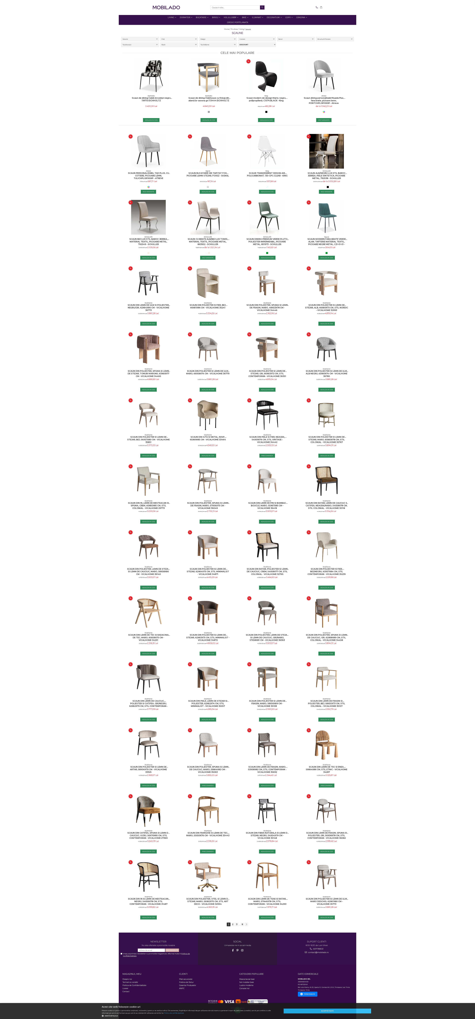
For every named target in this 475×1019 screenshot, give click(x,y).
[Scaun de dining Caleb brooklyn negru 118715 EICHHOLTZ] (151, 76)
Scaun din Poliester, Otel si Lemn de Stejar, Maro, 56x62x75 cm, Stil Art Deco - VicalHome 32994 (207, 901)
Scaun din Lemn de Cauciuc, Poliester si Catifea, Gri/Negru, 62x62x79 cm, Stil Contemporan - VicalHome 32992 (148, 703)
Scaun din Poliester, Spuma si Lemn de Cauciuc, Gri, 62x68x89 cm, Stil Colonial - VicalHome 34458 (326, 637)
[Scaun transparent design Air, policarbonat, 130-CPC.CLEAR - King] (267, 151)
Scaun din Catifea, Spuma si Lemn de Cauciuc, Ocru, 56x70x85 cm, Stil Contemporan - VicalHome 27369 (148, 835)
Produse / (235, 29)
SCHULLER (327, 171)
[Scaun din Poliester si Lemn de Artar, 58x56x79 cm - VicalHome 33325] (148, 745)
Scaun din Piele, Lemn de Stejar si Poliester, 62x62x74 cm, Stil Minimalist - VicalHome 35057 (207, 703)
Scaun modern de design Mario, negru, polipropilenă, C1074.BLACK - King (266, 99)
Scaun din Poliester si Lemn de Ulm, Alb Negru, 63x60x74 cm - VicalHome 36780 (326, 373)
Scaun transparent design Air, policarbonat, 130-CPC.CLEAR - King (267, 174)
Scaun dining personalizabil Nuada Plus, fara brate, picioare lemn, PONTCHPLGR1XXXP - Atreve (324, 100)
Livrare (125, 988)
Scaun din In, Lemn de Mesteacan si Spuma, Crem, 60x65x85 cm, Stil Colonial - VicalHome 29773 (148, 505)
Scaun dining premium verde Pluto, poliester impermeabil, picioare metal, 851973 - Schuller (267, 241)
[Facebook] (233, 950)
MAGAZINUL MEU (131, 974)
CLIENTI (183, 974)
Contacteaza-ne (309, 994)
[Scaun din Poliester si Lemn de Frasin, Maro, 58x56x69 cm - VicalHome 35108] (267, 679)
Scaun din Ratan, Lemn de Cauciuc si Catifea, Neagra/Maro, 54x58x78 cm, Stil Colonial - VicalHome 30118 (327, 505)
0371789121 (318, 949)
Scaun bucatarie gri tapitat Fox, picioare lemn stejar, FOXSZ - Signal (208, 174)
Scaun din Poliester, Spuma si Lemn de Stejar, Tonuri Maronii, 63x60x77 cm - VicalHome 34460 (148, 373)
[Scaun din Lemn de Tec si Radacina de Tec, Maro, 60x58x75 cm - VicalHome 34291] (148, 613)
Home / (227, 29)
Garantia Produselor (187, 985)
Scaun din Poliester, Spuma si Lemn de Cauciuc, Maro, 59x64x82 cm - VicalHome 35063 (207, 769)
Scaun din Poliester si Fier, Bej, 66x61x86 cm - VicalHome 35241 (208, 306)
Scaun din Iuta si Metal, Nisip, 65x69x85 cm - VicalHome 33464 (208, 438)
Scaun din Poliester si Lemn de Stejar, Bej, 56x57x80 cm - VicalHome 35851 (148, 439)
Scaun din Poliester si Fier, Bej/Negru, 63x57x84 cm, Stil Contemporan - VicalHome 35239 (327, 571)
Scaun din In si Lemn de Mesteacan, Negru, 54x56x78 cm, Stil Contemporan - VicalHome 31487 (148, 901)
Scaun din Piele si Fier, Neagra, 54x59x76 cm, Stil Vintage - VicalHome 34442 (267, 439)
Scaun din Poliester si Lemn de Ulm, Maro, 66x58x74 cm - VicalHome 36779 (207, 372)
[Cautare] (262, 7)
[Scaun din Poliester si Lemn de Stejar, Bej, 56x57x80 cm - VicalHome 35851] (148, 415)
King (266, 96)
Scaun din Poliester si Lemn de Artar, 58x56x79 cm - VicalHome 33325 (148, 769)
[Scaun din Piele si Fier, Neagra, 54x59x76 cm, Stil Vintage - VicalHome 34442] (267, 415)
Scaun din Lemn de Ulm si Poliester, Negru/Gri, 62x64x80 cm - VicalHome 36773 (148, 307)
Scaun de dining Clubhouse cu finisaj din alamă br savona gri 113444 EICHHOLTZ (209, 99)
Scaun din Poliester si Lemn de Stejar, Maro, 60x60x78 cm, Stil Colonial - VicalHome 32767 (327, 439)
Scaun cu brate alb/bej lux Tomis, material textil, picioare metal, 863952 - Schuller (208, 241)
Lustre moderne (246, 985)
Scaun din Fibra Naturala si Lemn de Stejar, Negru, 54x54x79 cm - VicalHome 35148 (267, 835)
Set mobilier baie (246, 982)
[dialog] (237, 1011)
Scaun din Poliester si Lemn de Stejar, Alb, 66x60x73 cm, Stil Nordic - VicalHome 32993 (326, 307)
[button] (189, 1015)
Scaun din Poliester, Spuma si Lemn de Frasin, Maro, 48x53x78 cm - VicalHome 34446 (267, 307)
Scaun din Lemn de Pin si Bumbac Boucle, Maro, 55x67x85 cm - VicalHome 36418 (267, 505)
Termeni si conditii (130, 982)
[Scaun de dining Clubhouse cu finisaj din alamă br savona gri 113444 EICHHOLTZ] (208, 76)
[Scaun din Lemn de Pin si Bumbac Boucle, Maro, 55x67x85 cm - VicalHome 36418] (267, 481)
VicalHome (148, 303)
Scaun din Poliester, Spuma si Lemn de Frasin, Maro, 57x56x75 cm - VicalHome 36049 (207, 505)
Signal (208, 171)
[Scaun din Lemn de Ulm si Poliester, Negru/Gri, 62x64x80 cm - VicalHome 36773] (148, 283)
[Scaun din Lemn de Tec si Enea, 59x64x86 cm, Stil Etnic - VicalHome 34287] (326, 745)
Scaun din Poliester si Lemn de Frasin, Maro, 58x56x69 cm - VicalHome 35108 (267, 703)
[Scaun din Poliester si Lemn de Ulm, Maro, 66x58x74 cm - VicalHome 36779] (207, 349)
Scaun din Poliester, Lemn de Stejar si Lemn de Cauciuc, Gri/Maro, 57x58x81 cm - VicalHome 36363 (267, 637)
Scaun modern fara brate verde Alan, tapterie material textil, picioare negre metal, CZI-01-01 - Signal (327, 241)
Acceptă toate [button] (327, 1011)
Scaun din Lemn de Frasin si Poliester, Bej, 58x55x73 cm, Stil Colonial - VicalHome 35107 (326, 703)
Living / (242, 29)
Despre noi (127, 979)
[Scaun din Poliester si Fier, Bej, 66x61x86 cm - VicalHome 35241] (207, 283)
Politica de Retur (186, 982)
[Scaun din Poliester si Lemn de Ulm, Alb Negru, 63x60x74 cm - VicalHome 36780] (326, 349)
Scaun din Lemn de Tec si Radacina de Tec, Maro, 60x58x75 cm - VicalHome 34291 (148, 637)
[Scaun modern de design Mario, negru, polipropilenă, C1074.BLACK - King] (266, 76)
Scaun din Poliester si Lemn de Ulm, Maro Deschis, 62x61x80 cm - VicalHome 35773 (326, 901)
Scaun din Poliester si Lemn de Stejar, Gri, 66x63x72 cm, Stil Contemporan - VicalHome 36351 (267, 373)
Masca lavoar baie (247, 979)
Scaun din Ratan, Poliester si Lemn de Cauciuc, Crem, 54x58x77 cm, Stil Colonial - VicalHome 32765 (267, 571)
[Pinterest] (237, 950)
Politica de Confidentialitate (134, 985)
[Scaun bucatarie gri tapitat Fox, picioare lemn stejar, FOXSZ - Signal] (207, 151)
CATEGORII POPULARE (251, 974)
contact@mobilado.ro (318, 952)
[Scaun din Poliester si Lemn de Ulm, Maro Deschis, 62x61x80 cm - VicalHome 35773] (326, 877)
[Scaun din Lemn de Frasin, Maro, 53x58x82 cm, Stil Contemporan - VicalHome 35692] (267, 745)
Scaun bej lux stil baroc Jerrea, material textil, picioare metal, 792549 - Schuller (148, 241)
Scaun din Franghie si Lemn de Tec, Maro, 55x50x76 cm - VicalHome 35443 (207, 834)
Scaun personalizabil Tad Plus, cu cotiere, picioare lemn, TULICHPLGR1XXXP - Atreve (148, 175)
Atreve (323, 96)
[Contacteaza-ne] (316, 7)
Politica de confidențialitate (174, 1013)
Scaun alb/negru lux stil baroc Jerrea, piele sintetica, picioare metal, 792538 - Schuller (326, 175)
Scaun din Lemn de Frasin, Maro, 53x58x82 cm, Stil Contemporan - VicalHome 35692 (267, 769)
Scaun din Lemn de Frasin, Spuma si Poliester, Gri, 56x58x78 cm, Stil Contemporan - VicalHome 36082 (326, 835)
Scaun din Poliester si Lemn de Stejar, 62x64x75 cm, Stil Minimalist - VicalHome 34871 (208, 571)
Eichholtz (151, 96)
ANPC (181, 988)
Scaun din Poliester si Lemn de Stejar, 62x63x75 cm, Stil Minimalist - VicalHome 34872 (207, 637)
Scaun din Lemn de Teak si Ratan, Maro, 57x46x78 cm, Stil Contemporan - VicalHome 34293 (267, 901)
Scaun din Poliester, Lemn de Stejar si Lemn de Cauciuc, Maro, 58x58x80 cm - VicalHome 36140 (148, 571)
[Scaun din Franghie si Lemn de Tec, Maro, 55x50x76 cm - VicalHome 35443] (207, 811)
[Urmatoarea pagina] (246, 924)
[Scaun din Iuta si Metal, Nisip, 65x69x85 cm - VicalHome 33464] (207, 415)
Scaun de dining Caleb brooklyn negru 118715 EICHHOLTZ (151, 99)
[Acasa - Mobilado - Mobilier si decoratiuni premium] (166, 7)
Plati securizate (185, 979)
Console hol (244, 988)
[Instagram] (242, 950)
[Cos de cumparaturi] (320, 7)
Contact (125, 991)
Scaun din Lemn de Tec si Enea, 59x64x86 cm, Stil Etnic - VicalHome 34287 (326, 769)
